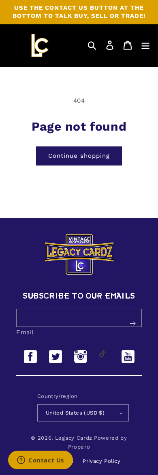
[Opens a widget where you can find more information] (40, 461)
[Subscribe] (132, 323)
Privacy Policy (101, 461)
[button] (92, 45)
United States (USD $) (75, 413)
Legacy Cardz (73, 438)
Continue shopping (79, 155)
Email (25, 332)
